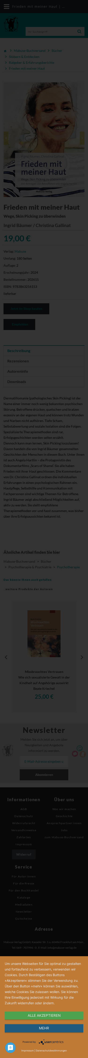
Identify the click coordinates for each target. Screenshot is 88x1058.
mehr (44, 1028)
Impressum (27, 1050)
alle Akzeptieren (44, 1015)
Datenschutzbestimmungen (51, 1050)
